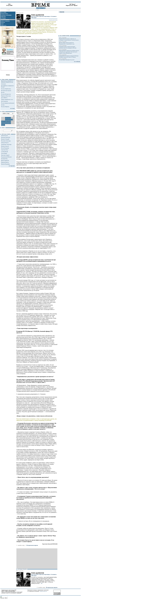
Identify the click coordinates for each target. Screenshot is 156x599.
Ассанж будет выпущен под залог (66, 59)
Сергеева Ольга (4, 149)
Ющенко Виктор (5, 162)
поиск (37, 9)
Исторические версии (6, 90)
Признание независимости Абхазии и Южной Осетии (7, 81)
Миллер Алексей (5, 146)
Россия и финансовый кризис (7, 103)
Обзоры (8, 74)
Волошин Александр (6, 140)
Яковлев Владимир (5, 164)
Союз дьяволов (37, 573)
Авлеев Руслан (4, 135)
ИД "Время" (72, 4)
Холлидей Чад (4, 158)
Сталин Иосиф (4, 151)
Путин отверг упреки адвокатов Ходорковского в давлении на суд (66, 43)
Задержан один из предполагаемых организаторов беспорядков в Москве (67, 47)
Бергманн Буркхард (5, 137)
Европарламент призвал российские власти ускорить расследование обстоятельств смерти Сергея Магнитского (69, 52)
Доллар (2, 104)
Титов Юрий (4, 153)
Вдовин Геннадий (5, 139)
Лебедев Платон (5, 142)
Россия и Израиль (5, 106)
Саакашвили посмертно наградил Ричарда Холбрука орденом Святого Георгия (68, 56)
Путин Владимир (5, 148)
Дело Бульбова (4, 101)
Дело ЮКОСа (4, 97)
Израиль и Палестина (6, 96)
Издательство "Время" (72, 5)
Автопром (3, 84)
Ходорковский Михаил (6, 157)
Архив (9, 9)
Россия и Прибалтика (6, 88)
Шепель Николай (5, 160)
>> (41, 583)
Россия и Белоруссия (6, 94)
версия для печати (53, 20)
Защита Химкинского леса (7, 99)
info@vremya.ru (43, 591)
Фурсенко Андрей (5, 155)
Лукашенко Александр (6, 144)
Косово (2, 92)
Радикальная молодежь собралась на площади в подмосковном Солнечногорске (69, 39)
